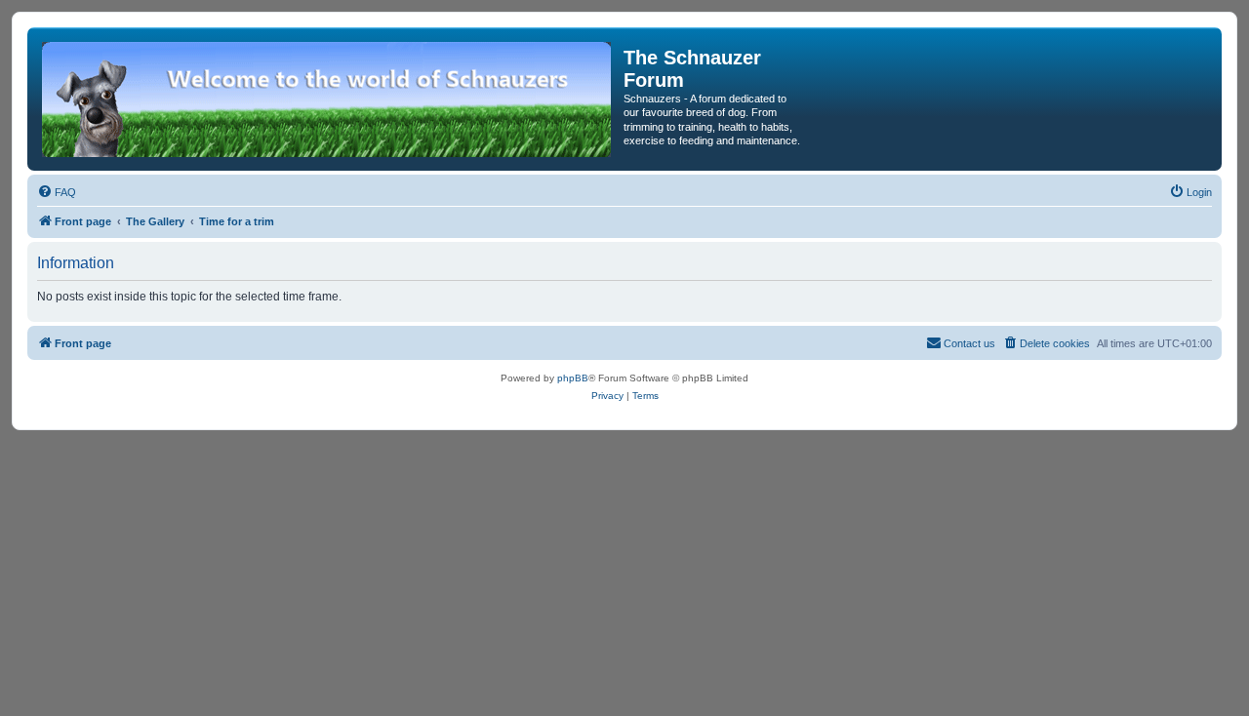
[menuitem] (56, 192)
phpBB (572, 378)
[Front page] (328, 99)
